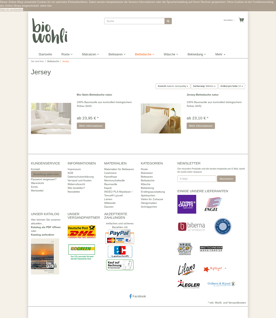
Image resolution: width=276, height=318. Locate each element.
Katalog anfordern (42, 234)
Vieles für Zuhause (152, 199)
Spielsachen (148, 195)
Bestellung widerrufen (46, 174)
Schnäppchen (149, 206)
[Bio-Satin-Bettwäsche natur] (51, 118)
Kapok (108, 187)
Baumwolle (110, 184)
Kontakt (35, 169)
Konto (34, 186)
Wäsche (170, 54)
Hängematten (149, 202)
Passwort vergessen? (44, 179)
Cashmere (110, 172)
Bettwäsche (143, 54)
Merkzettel (37, 190)
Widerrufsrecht (76, 184)
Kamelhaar (110, 176)
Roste (66, 54)
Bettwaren (116, 54)
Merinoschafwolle (114, 180)
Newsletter (74, 191)
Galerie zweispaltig (172, 86)
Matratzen (89, 54)
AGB (70, 172)
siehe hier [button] (46, 5)
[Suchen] (168, 21)
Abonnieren (226, 178)
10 (230, 86)
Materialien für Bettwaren (119, 169)
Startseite (45, 54)
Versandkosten (237, 302)
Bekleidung (196, 54)
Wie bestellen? (76, 187)
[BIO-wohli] (50, 30)
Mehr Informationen (91, 125)
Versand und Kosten (80, 180)
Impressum (74, 169)
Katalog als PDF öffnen (46, 227)
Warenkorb (37, 183)
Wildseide (110, 202)
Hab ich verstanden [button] (11, 9)
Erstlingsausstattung (153, 191)
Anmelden (228, 20)
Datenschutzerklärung (81, 176)
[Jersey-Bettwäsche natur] (161, 118)
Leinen (108, 199)
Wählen (203, 86)
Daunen (109, 206)
